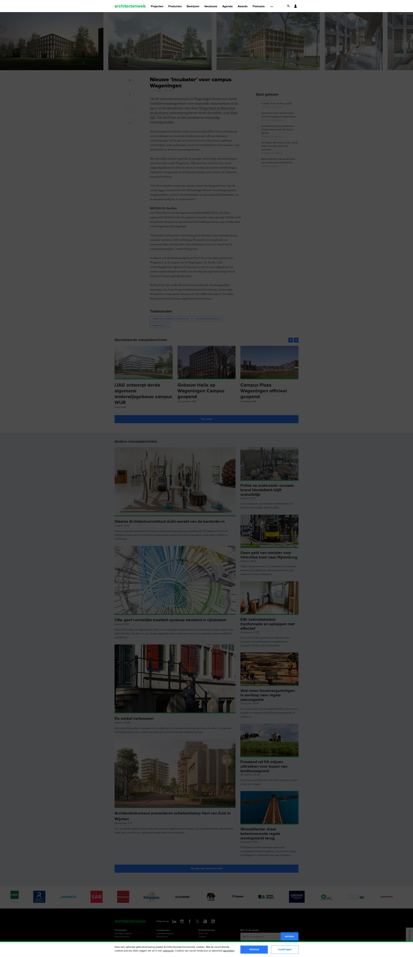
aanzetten (228, 950)
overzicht (168, 950)
